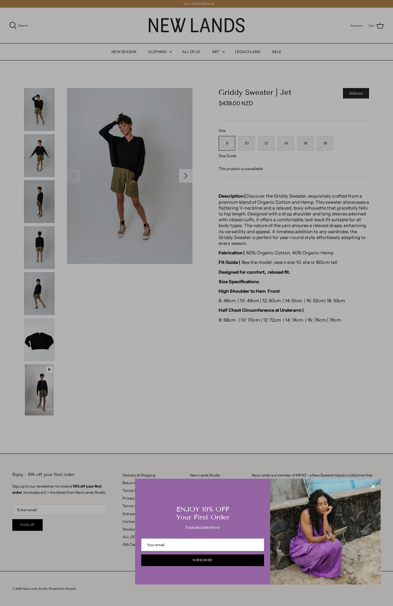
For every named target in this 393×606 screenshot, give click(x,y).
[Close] (373, 486)
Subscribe (203, 560)
